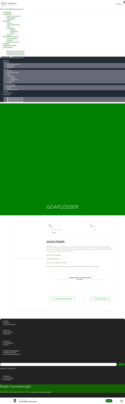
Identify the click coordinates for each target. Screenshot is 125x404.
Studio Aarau (14, 31)
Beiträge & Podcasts (11, 36)
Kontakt (9, 35)
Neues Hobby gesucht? (14, 16)
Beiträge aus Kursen (13, 42)
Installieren (119, 4)
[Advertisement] (28, 246)
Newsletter (6, 376)
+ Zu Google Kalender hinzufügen (62, 298)
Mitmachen (7, 14)
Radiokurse (10, 19)
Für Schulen (7, 47)
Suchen (121, 364)
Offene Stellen (11, 17)
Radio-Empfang (8, 332)
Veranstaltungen (9, 45)
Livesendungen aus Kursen (11, 354)
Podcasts (10, 40)
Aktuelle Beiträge (12, 38)
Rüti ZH (12, 33)
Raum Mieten (7, 379)
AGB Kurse (6, 334)
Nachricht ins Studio (9, 324)
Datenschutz (12, 368)
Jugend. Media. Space (13, 24)
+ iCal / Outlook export (100, 298)
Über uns (6, 21)
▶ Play (109, 400)
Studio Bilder (10, 28)
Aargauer (34, 392)
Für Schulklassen (8, 343)
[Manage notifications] (121, 401)
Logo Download (8, 377)
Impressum (3, 368)
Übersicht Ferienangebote (11, 351)
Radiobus (13, 30)
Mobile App (6, 330)
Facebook (64, 262)
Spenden (6, 43)
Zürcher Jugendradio (45, 392)
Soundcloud (57, 255)
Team (8, 26)
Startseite (7, 12)
